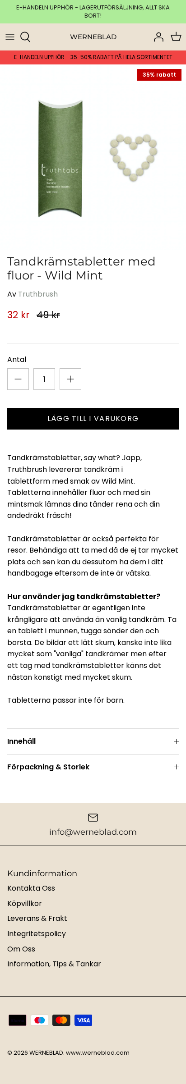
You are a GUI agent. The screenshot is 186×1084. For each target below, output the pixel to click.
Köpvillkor (24, 903)
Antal (16, 360)
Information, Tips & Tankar (54, 964)
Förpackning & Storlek (48, 767)
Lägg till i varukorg (93, 418)
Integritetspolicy (36, 933)
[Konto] (156, 37)
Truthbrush (38, 294)
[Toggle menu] (10, 37)
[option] (93, 157)
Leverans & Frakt (37, 918)
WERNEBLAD (46, 1052)
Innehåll (21, 741)
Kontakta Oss (31, 888)
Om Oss (21, 949)
